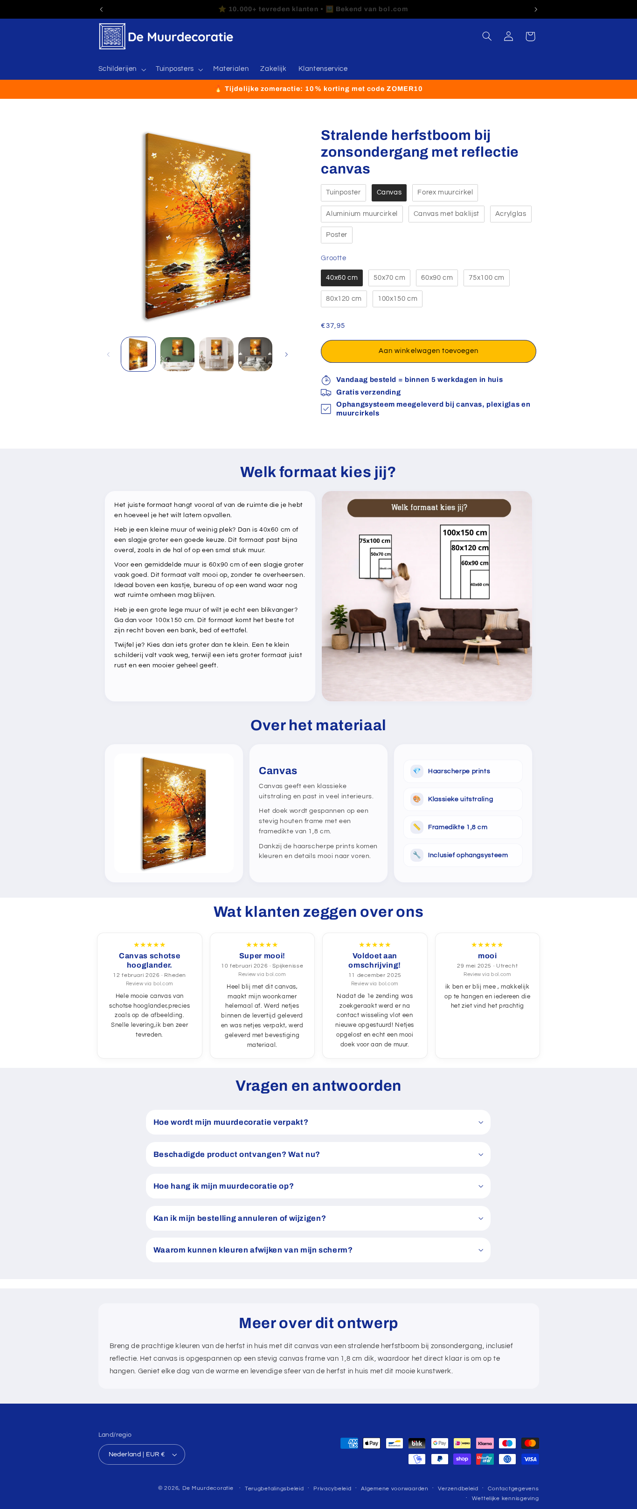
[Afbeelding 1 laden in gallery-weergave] (138, 354)
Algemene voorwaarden (395, 1488)
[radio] (343, 192)
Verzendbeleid (458, 1488)
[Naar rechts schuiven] (286, 354)
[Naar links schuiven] (108, 354)
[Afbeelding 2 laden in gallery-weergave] (177, 354)
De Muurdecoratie (208, 1488)
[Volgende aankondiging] (536, 9)
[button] (121, 69)
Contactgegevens (513, 1488)
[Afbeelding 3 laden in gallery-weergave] (216, 354)
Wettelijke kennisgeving (505, 1498)
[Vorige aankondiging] (101, 9)
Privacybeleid (332, 1488)
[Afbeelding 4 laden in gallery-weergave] (255, 354)
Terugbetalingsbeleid (274, 1488)
